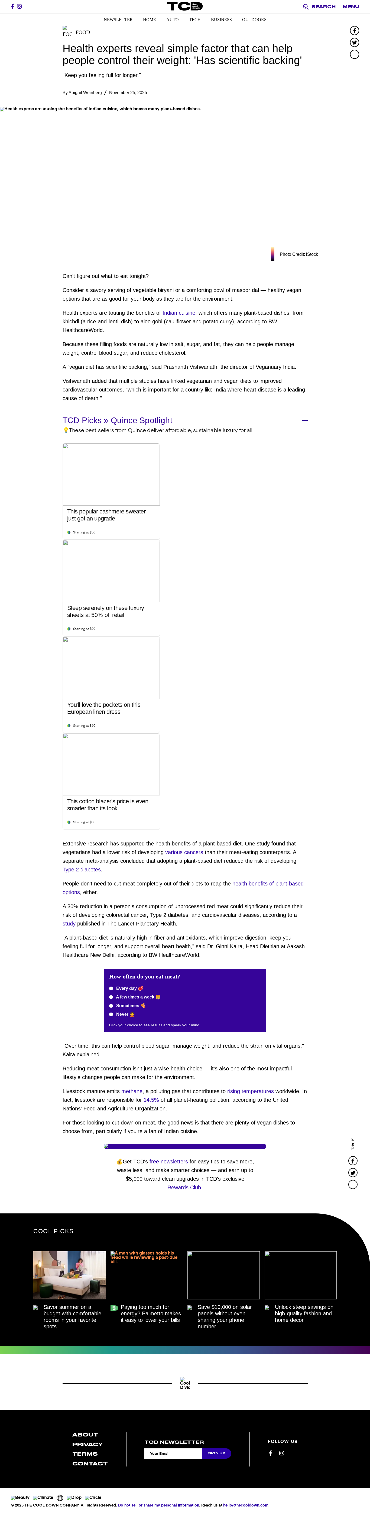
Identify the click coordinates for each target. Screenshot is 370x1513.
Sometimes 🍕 (130, 1005)
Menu (351, 6)
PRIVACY (87, 1444)
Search (323, 6)
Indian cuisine (179, 313)
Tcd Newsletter (174, 1442)
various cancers (184, 852)
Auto (172, 19)
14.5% (151, 1100)
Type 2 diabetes (82, 869)
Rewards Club (184, 1187)
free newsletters (169, 1161)
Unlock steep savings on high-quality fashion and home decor (304, 1313)
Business (221, 19)
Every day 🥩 (129, 988)
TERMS (85, 1454)
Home (149, 19)
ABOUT (85, 1435)
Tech (195, 19)
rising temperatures (250, 1091)
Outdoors (254, 19)
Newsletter (118, 19)
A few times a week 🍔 (138, 997)
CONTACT (90, 1464)
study (69, 924)
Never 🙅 (125, 1014)
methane (131, 1091)
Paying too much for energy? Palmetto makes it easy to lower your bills (151, 1313)
